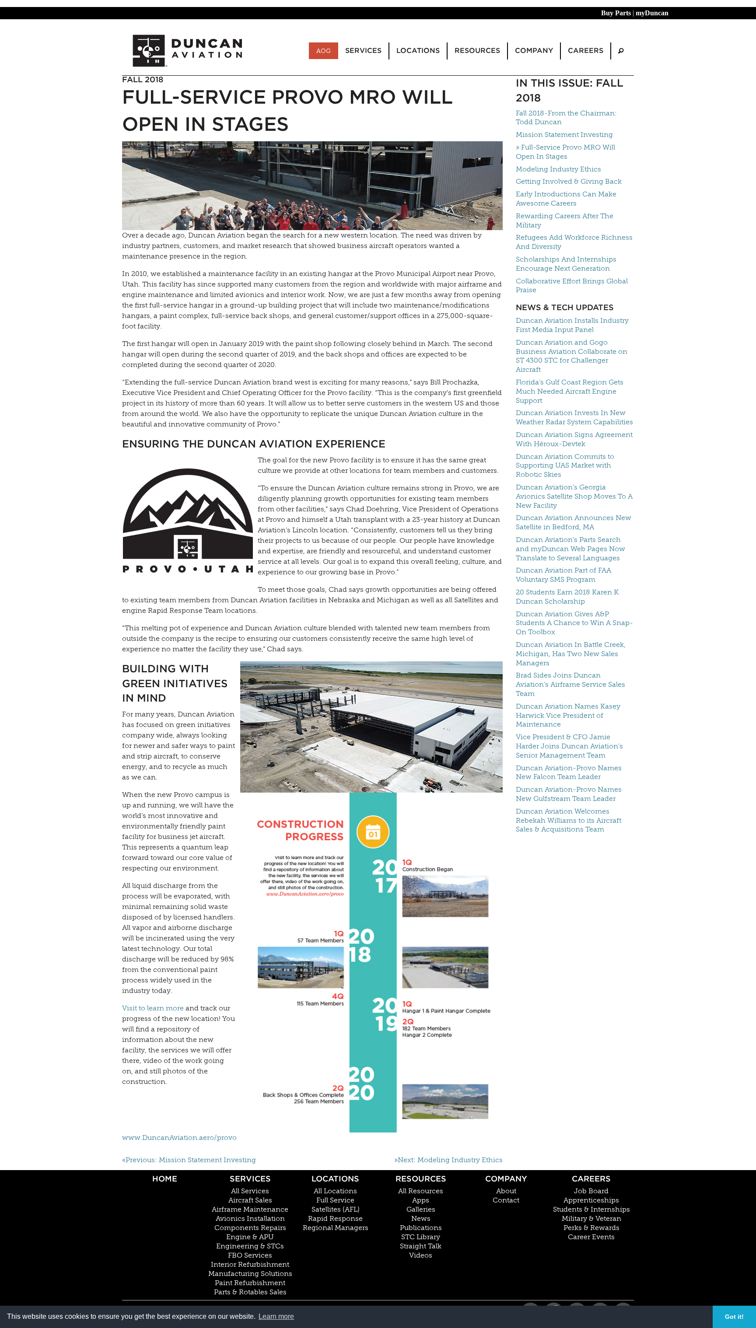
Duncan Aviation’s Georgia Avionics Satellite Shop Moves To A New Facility (574, 496)
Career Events (591, 1237)
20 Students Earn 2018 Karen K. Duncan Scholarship (568, 596)
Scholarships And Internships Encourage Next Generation (566, 264)
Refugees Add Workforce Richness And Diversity (574, 242)
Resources (421, 1178)
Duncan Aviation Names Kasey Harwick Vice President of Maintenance (568, 715)
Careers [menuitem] (585, 50)
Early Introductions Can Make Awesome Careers (566, 198)
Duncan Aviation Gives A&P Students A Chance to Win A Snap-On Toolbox (574, 623)
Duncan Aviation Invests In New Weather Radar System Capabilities (574, 417)
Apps (420, 1200)
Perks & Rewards (592, 1227)
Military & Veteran (591, 1218)
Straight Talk (420, 1246)
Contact (506, 1200)
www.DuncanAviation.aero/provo (179, 1137)
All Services (250, 1191)
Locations (335, 1178)
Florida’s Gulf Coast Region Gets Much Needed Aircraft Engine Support (569, 391)
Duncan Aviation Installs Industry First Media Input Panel (572, 325)
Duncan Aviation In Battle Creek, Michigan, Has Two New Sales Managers (571, 653)
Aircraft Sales (250, 1200)
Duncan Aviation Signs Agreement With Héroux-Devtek (574, 439)
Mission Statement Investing (564, 134)
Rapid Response (335, 1218)
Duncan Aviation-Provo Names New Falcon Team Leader (569, 772)
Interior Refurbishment (250, 1264)
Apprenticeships (591, 1200)
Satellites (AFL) (336, 1209)
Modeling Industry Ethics (558, 169)
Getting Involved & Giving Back (569, 181)
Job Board (591, 1191)
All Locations (335, 1191)
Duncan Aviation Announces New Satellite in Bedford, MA (573, 522)
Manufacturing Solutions (250, 1273)
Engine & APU (250, 1237)
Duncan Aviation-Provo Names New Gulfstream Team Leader (569, 794)
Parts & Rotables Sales (250, 1292)
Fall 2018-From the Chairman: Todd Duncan (566, 117)
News (420, 1218)
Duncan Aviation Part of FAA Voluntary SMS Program (563, 575)
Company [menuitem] (534, 50)
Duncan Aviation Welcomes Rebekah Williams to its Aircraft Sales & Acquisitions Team (568, 820)
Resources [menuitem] (477, 50)
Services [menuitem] (363, 50)
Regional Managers (335, 1227)
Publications (421, 1227)
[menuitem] (620, 50)
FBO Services (250, 1255)
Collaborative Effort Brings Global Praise (572, 285)
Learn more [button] (276, 1316)
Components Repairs (250, 1227)
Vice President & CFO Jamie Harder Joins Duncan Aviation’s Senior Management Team (569, 746)
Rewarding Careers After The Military (564, 220)
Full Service (335, 1200)
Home (164, 1178)
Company (506, 1178)
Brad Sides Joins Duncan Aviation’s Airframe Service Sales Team (570, 684)
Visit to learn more (153, 1008)
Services (250, 1178)
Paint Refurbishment (250, 1282)
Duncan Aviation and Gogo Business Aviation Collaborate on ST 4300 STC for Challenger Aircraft (571, 356)
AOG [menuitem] (323, 51)
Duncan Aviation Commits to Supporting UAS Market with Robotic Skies (565, 465)
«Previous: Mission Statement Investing (189, 1160)
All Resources (420, 1191)
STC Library (420, 1237)
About (506, 1191)
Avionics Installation (250, 1218)
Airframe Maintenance (250, 1209)
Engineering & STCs (250, 1246)
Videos (420, 1255)
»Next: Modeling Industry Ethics (448, 1160)
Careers (591, 1178)
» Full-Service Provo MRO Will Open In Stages (565, 152)
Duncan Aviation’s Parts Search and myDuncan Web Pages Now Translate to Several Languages (570, 548)
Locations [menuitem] (418, 50)
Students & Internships (591, 1209)
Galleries (420, 1209)
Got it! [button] (734, 1316)
